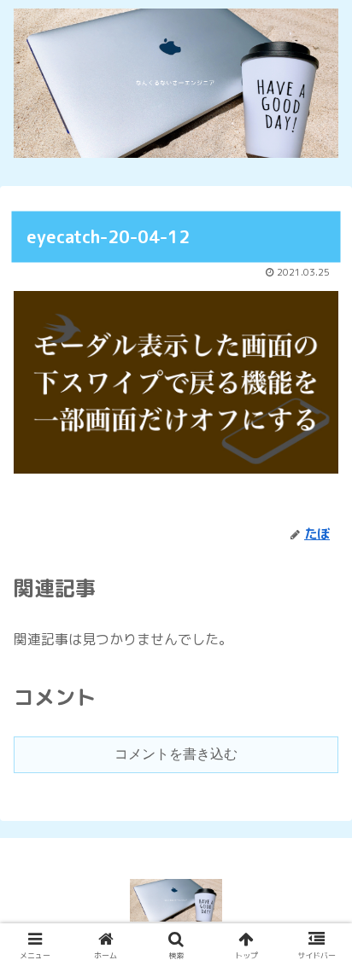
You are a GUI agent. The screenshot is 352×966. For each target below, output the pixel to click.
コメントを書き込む (176, 754)
